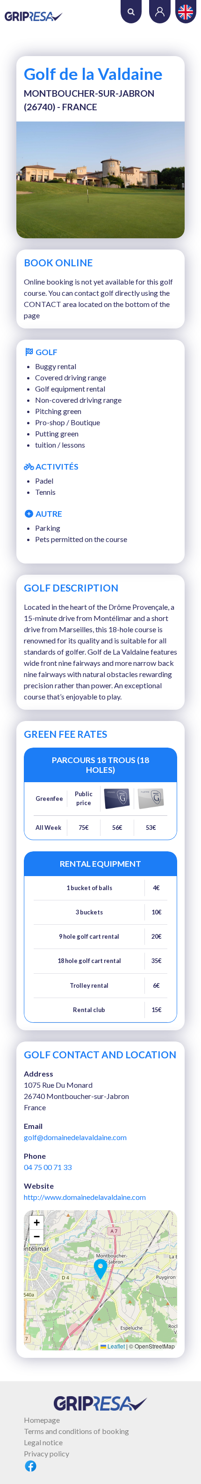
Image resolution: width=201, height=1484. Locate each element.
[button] (100, 1269)
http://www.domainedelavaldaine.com (85, 1196)
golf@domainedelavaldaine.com (75, 1137)
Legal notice (43, 1442)
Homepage (42, 1419)
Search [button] (131, 11)
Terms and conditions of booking (76, 1431)
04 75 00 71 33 (48, 1167)
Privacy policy (46, 1453)
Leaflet (115, 1346)
